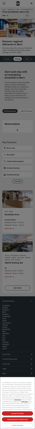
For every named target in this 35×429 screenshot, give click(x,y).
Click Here (18, 400)
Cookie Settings (17, 425)
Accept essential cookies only (17, 419)
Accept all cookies (17, 413)
